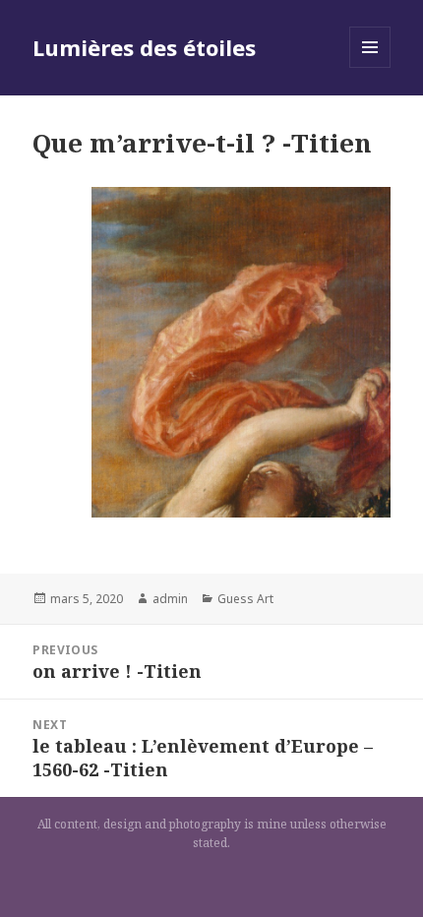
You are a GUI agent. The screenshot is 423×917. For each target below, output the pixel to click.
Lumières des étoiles (144, 47)
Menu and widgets (370, 67)
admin (170, 598)
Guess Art (245, 598)
